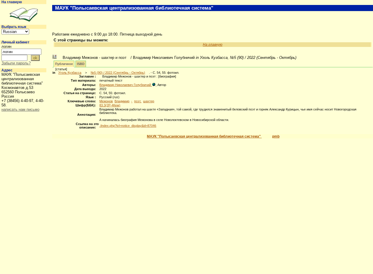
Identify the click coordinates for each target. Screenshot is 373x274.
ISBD (81, 64)
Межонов (106, 101)
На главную (11, 2)
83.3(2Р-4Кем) (109, 105)
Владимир (122, 101)
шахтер (148, 101)
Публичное (64, 64)
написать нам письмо (20, 109)
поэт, (137, 101)
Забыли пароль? (16, 63)
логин (6, 46)
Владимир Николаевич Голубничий (125, 85)
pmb (275, 136)
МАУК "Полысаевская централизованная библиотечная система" (204, 136)
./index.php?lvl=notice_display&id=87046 (127, 125)
